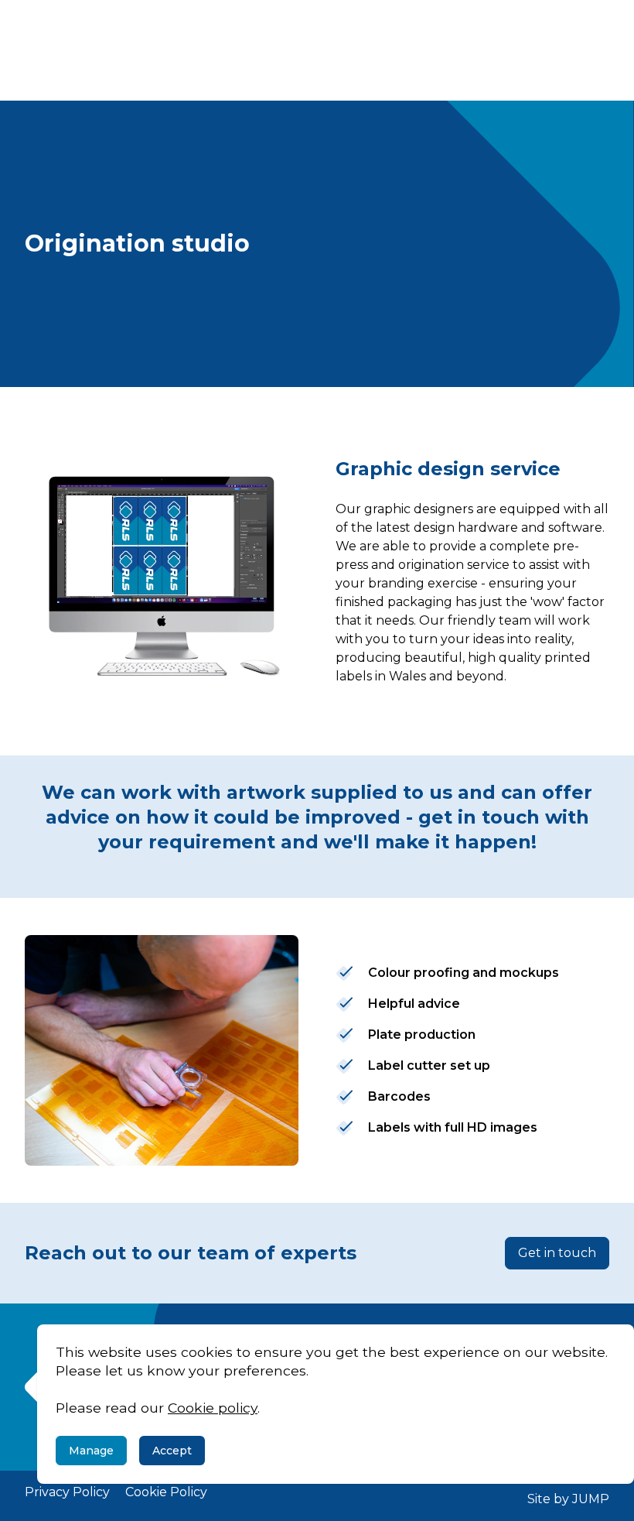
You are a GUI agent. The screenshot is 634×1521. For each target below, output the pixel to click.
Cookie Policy (166, 1492)
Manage (91, 1451)
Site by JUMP (568, 1499)
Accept (172, 1451)
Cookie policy (212, 1407)
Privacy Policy (67, 1492)
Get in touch (557, 1252)
